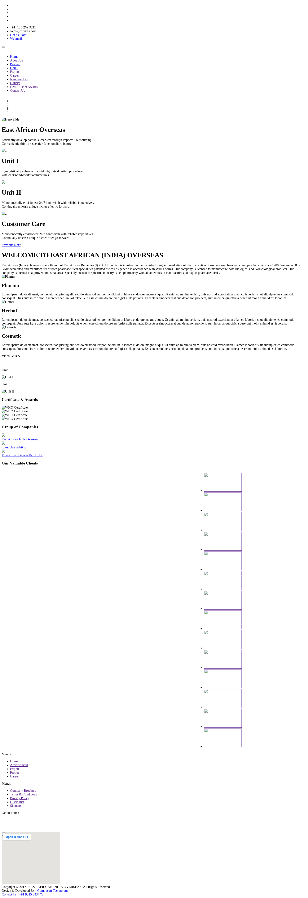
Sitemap (15, 805)
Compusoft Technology (53, 890)
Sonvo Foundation (14, 447)
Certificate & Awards (24, 87)
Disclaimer (17, 802)
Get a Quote (18, 35)
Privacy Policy (19, 798)
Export (14, 71)
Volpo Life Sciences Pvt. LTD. (22, 455)
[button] (8, 245)
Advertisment (19, 765)
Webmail (16, 38)
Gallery (15, 83)
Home (14, 56)
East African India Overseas (20, 439)
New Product (19, 79)
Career (14, 75)
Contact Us (17, 90)
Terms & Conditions (23, 794)
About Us (16, 60)
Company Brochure (23, 790)
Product (15, 64)
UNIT (14, 68)
